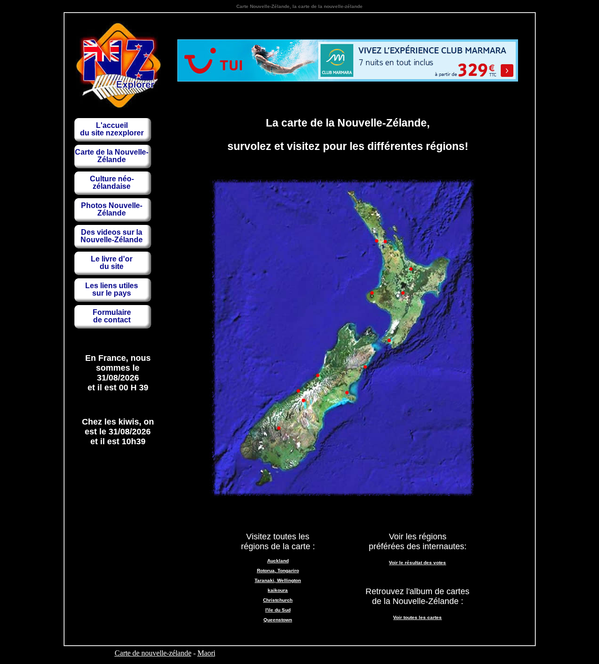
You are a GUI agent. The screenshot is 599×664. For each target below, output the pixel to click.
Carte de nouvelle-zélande (153, 653)
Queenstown (277, 619)
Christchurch (277, 600)
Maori (206, 653)
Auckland (278, 560)
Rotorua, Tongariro (278, 570)
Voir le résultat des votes (417, 562)
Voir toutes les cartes (417, 617)
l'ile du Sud (278, 609)
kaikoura (278, 590)
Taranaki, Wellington (278, 580)
